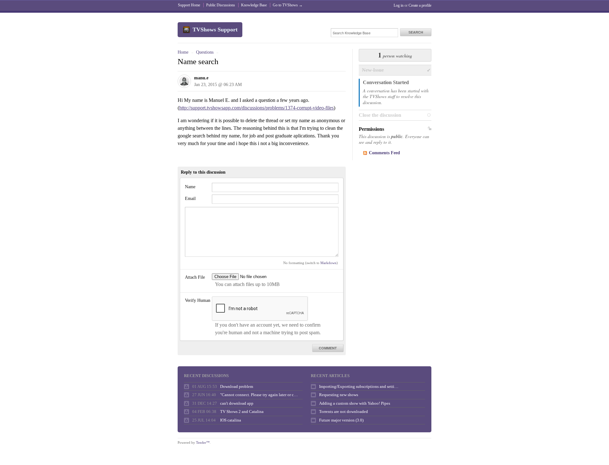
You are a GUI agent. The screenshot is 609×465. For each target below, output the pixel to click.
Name (190, 186)
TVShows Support (215, 29)
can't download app (236, 403)
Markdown (328, 263)
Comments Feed (384, 152)
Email (190, 198)
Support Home (189, 5)
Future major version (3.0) (341, 420)
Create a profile (420, 5)
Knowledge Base (254, 5)
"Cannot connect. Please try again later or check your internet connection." (259, 394)
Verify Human (197, 300)
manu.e (201, 78)
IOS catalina (230, 420)
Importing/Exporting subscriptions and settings (358, 386)
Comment (328, 348)
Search (416, 32)
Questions (204, 52)
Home (183, 52)
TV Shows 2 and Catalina (242, 411)
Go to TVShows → (288, 5)
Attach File (195, 277)
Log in (398, 5)
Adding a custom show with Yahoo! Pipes (354, 403)
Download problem (236, 386)
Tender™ (203, 442)
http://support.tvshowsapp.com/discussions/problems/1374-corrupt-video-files (256, 107)
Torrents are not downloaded (343, 411)
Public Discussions (220, 5)
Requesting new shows (338, 394)
